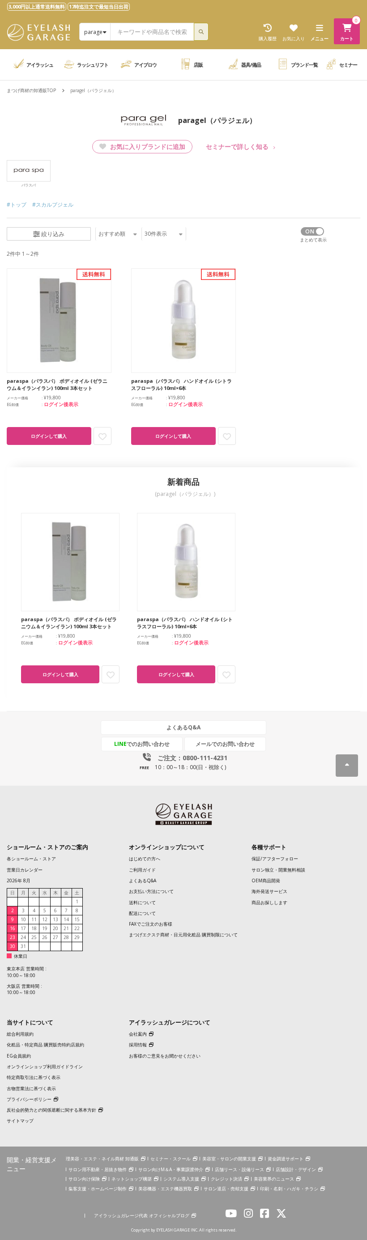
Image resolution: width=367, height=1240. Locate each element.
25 (34, 937)
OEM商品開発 (266, 880)
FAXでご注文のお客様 (150, 924)
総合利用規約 (20, 1034)
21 (66, 928)
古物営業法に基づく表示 (31, 1088)
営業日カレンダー (25, 870)
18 (34, 928)
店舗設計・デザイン (296, 1169)
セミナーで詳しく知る (237, 146)
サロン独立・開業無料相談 (278, 870)
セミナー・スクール (170, 1158)
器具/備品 (251, 64)
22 (77, 928)
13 (55, 919)
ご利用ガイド (142, 870)
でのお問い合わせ (142, 744)
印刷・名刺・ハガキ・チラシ (289, 1188)
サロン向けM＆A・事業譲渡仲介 (170, 1169)
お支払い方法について (151, 891)
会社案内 (138, 1034)
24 (23, 937)
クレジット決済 (226, 1179)
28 (66, 937)
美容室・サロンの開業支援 (229, 1158)
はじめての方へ (144, 858)
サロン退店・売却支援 (226, 1188)
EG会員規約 (19, 1056)
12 (44, 919)
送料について (142, 902)
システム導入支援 (181, 1179)
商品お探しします (269, 902)
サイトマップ (20, 1120)
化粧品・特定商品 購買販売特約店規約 (45, 1044)
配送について (142, 913)
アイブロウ (145, 64)
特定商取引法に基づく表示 (33, 1077)
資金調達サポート (285, 1158)
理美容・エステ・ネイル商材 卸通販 (102, 1158)
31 (23, 946)
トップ (18, 204)
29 (77, 937)
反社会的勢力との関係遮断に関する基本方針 (51, 1110)
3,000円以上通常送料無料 (37, 6)
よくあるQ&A (183, 727)
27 (55, 937)
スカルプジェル (54, 204)
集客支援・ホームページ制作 (97, 1188)
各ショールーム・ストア (31, 858)
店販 (198, 64)
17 (23, 928)
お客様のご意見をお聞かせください (165, 1056)
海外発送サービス (269, 891)
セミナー (348, 64)
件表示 (156, 233)
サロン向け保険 (84, 1179)
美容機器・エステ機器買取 (165, 1188)
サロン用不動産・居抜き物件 (97, 1169)
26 (44, 937)
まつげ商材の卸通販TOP (31, 90)
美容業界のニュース (274, 1179)
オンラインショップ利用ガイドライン (45, 1066)
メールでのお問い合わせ (225, 744)
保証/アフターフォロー (275, 858)
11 (34, 919)
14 (66, 919)
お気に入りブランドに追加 (146, 146)
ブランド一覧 (304, 64)
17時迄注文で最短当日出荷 (98, 6)
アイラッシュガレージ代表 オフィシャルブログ (141, 1215)
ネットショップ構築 (131, 1179)
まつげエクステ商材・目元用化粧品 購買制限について (183, 934)
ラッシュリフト (92, 64)
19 (44, 928)
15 (77, 919)
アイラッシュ (39, 64)
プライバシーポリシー (29, 1099)
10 (23, 919)
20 (55, 928)
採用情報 (138, 1044)
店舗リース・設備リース (239, 1169)
